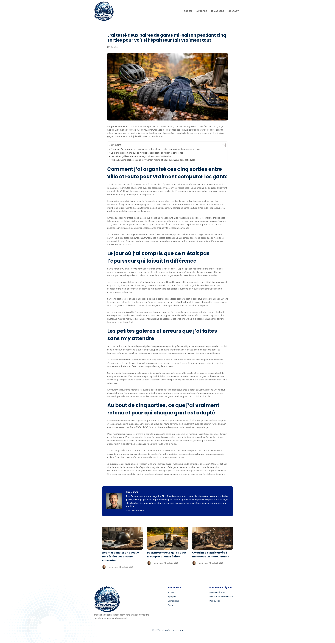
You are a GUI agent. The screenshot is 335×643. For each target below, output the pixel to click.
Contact (233, 11)
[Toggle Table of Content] (222, 145)
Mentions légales (217, 592)
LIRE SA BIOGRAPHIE (135, 511)
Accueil (188, 11)
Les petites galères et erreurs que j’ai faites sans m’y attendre (141, 156)
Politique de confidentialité (221, 596)
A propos (201, 11)
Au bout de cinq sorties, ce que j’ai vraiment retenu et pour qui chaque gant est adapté (153, 159)
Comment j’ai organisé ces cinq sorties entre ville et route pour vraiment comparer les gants (156, 149)
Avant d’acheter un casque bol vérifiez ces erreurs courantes (120, 556)
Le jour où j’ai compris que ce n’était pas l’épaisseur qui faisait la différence (147, 152)
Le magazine (217, 11)
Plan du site (214, 601)
